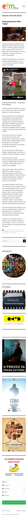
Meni (23, 6)
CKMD (8, 510)
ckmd (11, 231)
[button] (3, 300)
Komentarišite (13, 232)
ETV (6, 510)
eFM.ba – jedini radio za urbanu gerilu (10, 514)
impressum (19, 510)
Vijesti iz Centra (18, 229)
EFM (3, 510)
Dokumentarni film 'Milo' (18, 231)
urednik (6, 229)
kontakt (24, 510)
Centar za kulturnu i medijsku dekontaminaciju (13, 323)
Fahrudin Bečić (5, 232)
